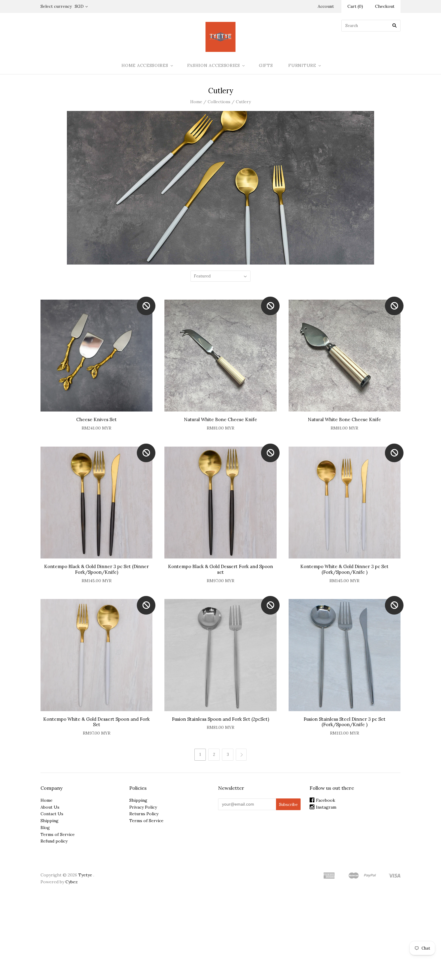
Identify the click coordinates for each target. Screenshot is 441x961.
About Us (49, 807)
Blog (45, 827)
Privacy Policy (143, 807)
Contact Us (51, 813)
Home (196, 101)
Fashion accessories (213, 65)
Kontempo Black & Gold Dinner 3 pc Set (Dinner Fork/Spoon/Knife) (96, 569)
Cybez (71, 882)
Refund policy (54, 841)
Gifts (266, 65)
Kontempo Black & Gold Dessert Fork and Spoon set (220, 569)
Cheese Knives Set (96, 419)
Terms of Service (57, 834)
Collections (219, 101)
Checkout (384, 6)
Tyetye (85, 875)
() (355, 6)
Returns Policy (143, 813)
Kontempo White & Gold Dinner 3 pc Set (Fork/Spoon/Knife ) (344, 569)
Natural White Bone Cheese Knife (220, 419)
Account (326, 6)
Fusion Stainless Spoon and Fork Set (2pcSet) (220, 719)
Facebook (325, 800)
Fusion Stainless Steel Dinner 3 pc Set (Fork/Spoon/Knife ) (345, 722)
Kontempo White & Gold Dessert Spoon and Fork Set (96, 722)
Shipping (49, 820)
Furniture (302, 65)
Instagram (326, 807)
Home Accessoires (145, 65)
